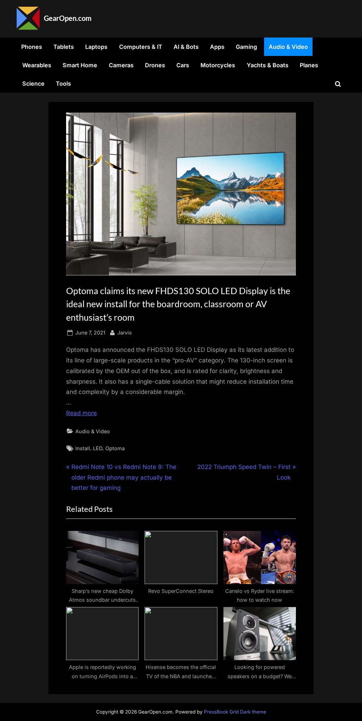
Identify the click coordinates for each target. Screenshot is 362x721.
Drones (155, 65)
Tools (63, 83)
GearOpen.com (68, 18)
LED (98, 448)
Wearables (36, 65)
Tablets (63, 46)
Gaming (246, 46)
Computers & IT (140, 46)
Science (33, 83)
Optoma (115, 448)
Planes (309, 65)
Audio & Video (288, 46)
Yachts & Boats (267, 65)
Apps (217, 46)
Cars (182, 65)
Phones (31, 46)
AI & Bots (186, 46)
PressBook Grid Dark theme (235, 712)
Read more (81, 413)
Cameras (121, 65)
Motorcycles (217, 65)
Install (82, 448)
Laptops (96, 46)
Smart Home (80, 65)
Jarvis (124, 332)
